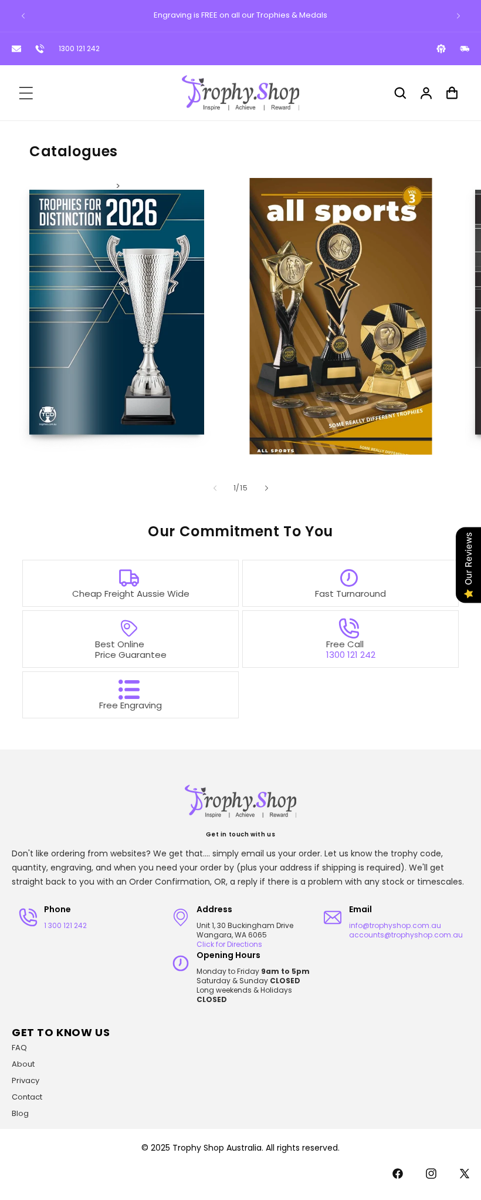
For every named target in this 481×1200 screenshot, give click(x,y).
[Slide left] (215, 488)
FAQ (19, 1047)
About (23, 1064)
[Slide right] (266, 488)
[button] (26, 93)
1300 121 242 (79, 48)
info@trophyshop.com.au (395, 925)
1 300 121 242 (65, 925)
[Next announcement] (458, 16)
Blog (20, 1113)
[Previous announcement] (23, 16)
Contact (27, 1096)
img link (118, 186)
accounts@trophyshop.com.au (406, 935)
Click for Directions (229, 944)
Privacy (25, 1080)
